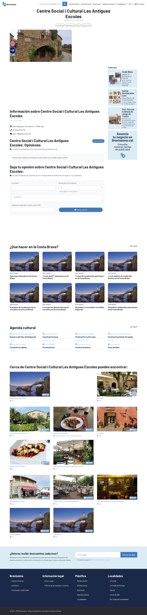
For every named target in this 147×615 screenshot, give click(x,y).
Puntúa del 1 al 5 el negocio (67, 183)
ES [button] (130, 4)
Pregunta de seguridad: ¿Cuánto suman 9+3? (26, 205)
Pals (78, 25)
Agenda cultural (108, 4)
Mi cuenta (140, 4)
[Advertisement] (106, 46)
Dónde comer (86, 4)
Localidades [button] (121, 4)
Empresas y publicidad (20, 590)
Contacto (15, 585)
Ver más (133, 246)
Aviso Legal (48, 581)
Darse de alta (128, 554)
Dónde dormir (74, 4)
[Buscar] (64, 4)
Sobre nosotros (18, 581)
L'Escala (113, 581)
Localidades (81, 599)
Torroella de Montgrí (117, 585)
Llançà (112, 590)
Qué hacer (97, 4)
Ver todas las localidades (119, 599)
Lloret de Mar (115, 595)
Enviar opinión (81, 210)
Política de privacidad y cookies (100, 560)
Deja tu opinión (98, 141)
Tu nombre (15, 183)
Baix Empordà (70, 25)
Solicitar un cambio (16, 120)
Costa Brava (60, 25)
